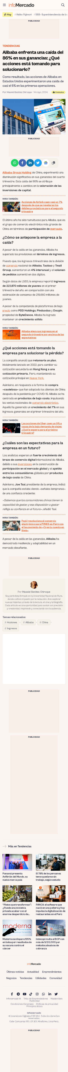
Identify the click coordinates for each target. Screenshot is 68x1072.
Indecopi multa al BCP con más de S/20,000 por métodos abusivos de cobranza (50, 944)
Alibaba (29, 622)
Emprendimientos (52, 971)
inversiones (25, 464)
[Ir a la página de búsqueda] (63, 5)
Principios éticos (34, 1006)
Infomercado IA (13, 998)
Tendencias (11, 46)
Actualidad (33, 971)
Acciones (12, 622)
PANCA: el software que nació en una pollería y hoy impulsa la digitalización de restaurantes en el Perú (50, 909)
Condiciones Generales (22, 1004)
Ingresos (12, 628)
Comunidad (55, 978)
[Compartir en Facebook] (22, 163)
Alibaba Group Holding (17, 172)
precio (6, 310)
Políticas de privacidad (47, 1004)
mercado (56, 229)
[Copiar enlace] (53, 163)
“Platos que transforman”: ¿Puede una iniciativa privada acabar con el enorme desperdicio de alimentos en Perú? (17, 909)
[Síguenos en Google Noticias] (45, 163)
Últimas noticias (15, 971)
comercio (12, 265)
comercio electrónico (45, 402)
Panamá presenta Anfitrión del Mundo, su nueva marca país (15, 876)
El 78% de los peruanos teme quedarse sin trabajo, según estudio (48, 876)
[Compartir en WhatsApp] (15, 163)
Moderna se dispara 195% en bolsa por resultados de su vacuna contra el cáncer (17, 944)
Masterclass (56, 998)
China (45, 622)
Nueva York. (37, 378)
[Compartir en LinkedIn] (30, 163)
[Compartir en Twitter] (38, 163)
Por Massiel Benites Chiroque (17, 92)
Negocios (11, 978)
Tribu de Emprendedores (36, 998)
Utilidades (40, 978)
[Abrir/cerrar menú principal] (4, 5)
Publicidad (34, 1001)
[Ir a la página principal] (21, 5)
